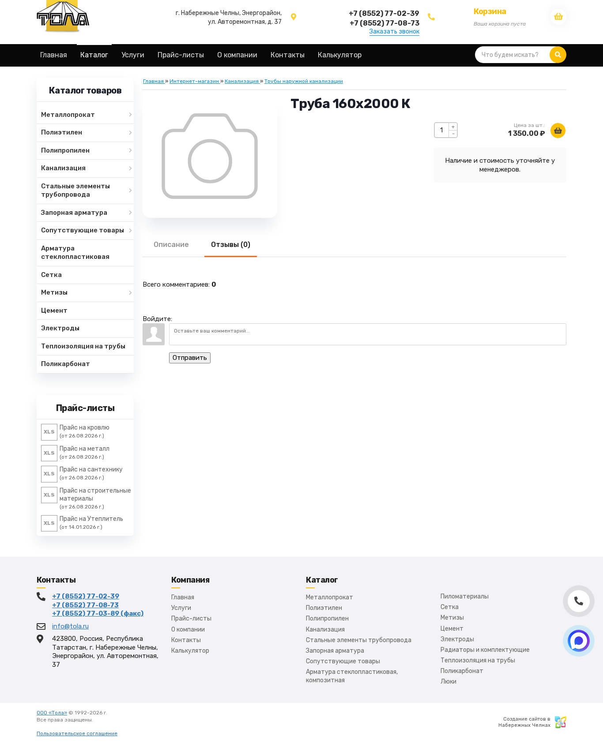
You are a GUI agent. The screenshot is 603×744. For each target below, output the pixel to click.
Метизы (452, 617)
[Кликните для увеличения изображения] (209, 156)
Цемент (452, 628)
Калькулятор (190, 650)
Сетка (450, 607)
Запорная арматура (335, 650)
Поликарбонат (462, 671)
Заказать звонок (394, 31)
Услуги (181, 608)
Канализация (325, 629)
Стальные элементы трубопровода (358, 640)
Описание (171, 244)
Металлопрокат (329, 597)
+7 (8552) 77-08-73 (85, 605)
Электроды (457, 639)
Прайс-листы (191, 618)
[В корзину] (558, 130)
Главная (182, 597)
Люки (448, 681)
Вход (100, 720)
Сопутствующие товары (343, 661)
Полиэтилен (324, 608)
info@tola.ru (70, 626)
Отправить (190, 358)
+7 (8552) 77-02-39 (85, 596)
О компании (188, 629)
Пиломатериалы (465, 596)
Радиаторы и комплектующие (485, 650)
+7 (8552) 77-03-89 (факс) (97, 613)
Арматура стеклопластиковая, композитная (352, 676)
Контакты (186, 640)
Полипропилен (327, 618)
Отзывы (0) (230, 244)
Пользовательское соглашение (77, 733)
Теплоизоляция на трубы (478, 660)
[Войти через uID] (180, 314)
